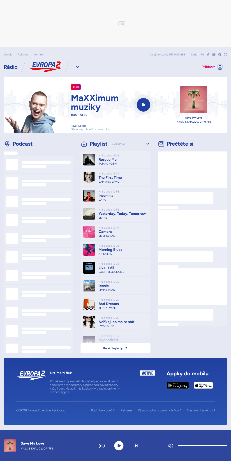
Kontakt (38, 54)
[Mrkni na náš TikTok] (208, 54)
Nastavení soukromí (201, 410)
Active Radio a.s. (53, 410)
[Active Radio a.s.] (147, 382)
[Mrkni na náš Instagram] (202, 54)
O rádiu (8, 54)
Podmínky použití (103, 410)
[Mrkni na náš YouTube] (214, 54)
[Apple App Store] (203, 385)
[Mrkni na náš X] (225, 54)
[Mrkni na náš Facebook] (220, 54)
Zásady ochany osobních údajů (159, 410)
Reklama (23, 54)
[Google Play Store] (177, 385)
